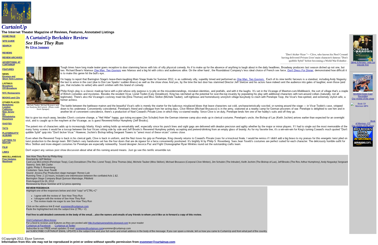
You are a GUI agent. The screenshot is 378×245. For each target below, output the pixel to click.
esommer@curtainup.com (75, 206)
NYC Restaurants (11, 93)
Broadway (7, 86)
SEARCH (6, 45)
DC (4, 114)
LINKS (5, 152)
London (6, 107)
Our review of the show (363, 98)
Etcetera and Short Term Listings (12, 77)
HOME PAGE (8, 36)
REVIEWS (7, 53)
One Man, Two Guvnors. (251, 79)
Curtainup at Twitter (65, 225)
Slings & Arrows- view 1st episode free (363, 63)
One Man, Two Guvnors (107, 70)
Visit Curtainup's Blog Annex (41, 220)
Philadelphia (8, 116)
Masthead (7, 161)
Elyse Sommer (39, 47)
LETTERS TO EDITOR (9, 141)
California (7, 109)
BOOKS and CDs (11, 97)
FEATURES (8, 69)
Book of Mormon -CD (365, 122)
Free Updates (9, 159)
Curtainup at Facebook (38, 225)
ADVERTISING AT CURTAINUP (11, 63)
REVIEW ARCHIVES (12, 57)
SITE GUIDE (8, 41)
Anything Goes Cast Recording (362, 95)
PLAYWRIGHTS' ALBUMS (10, 134)
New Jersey (8, 112)
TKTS (5, 128)
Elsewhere (7, 119)
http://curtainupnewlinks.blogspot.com (108, 223)
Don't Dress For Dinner (300, 70)
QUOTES (7, 123)
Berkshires (7, 105)
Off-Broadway (9, 88)
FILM (4, 147)
